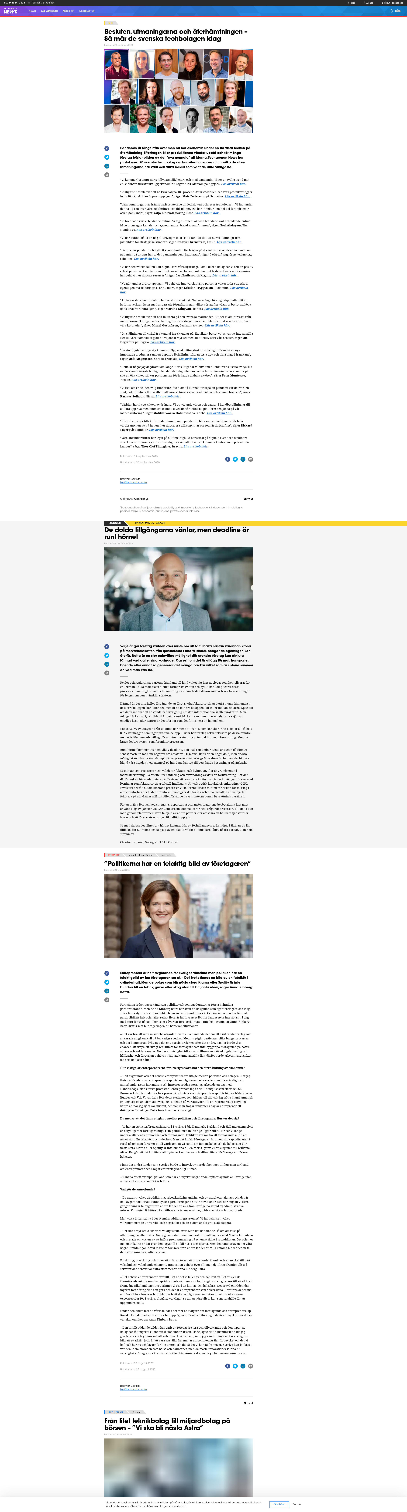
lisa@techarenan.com (133, 482)
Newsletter (86, 11)
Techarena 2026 (14, 2)
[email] (106, 175)
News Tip (68, 11)
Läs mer (296, 1504)
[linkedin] (106, 167)
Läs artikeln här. (233, 184)
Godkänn (279, 1504)
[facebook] (106, 149)
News (32, 11)
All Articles (49, 11)
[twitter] (106, 158)
